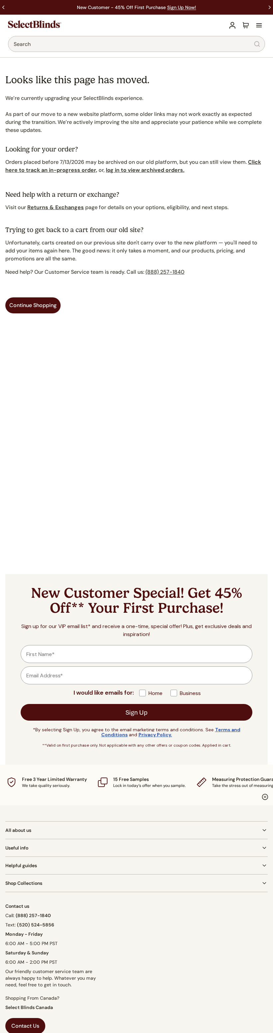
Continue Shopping (33, 305)
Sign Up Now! (181, 7)
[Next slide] (269, 7)
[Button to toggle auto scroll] (265, 797)
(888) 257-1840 (164, 271)
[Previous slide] (3, 7)
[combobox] (136, 44)
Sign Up (136, 712)
